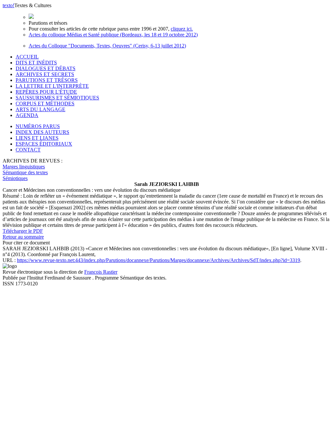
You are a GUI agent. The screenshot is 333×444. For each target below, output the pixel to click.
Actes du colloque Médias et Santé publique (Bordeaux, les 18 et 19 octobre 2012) (113, 34)
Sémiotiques (15, 178)
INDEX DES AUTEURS (42, 132)
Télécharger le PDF (23, 231)
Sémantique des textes (25, 172)
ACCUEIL (27, 56)
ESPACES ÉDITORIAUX (44, 144)
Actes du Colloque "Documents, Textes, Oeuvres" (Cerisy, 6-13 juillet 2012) (107, 45)
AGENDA (27, 115)
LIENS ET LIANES (37, 138)
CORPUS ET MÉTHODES (45, 103)
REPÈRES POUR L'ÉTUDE (46, 92)
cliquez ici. (182, 29)
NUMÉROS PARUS (38, 126)
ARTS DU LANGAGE (40, 109)
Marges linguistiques (24, 166)
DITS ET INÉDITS (36, 62)
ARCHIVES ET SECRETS (45, 74)
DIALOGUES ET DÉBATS (45, 68)
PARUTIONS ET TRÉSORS (47, 80)
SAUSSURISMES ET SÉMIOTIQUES (57, 97)
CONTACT (28, 149)
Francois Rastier (100, 272)
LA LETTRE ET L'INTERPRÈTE (52, 86)
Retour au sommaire (23, 237)
